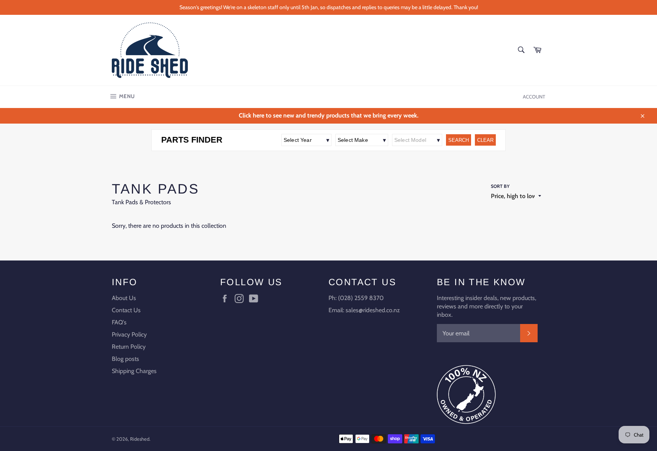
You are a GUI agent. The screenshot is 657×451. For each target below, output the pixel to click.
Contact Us (126, 310)
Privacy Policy (129, 334)
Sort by (500, 186)
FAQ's (119, 322)
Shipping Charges (134, 371)
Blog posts (125, 358)
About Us (124, 298)
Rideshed (139, 439)
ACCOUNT (534, 97)
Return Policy (129, 346)
